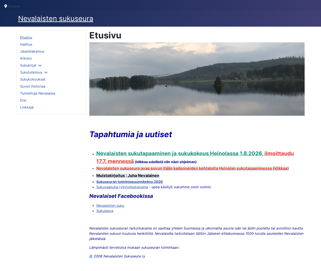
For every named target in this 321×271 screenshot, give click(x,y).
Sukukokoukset (32, 79)
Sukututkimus (31, 72)
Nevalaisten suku (110, 205)
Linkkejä (27, 107)
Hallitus (26, 44)
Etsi (23, 100)
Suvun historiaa (32, 86)
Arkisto (26, 58)
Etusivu (26, 37)
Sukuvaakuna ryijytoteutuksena (122, 187)
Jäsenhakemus (32, 51)
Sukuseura (104, 211)
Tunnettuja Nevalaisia (37, 93)
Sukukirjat (28, 65)
